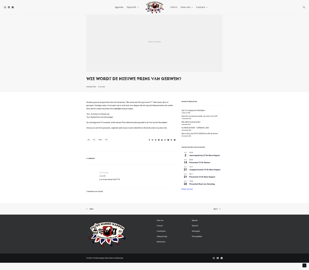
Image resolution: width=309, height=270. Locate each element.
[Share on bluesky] (168, 140)
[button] (5, 7)
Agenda (119, 7)
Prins (100, 140)
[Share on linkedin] (161, 140)
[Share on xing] (171, 140)
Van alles (102, 87)
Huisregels (196, 231)
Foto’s (173, 7)
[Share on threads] (155, 140)
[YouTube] (218, 258)
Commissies (161, 231)
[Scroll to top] (304, 265)
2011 (89, 140)
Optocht (131, 7)
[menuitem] (5, 7)
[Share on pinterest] (158, 140)
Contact (200, 7)
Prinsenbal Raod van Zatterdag (202, 184)
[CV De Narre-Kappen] (154, 7)
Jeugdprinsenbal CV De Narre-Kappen (205, 169)
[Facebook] (222, 258)
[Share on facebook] (149, 140)
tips (106, 140)
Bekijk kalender (187, 189)
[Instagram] (214, 258)
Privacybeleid (197, 236)
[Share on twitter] (152, 140)
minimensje (103, 173)
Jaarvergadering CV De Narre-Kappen (204, 155)
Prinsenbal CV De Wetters (199, 162)
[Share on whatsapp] (165, 140)
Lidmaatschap (162, 236)
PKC (94, 140)
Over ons (185, 7)
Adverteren (161, 242)
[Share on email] (174, 140)
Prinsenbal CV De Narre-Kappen (202, 177)
